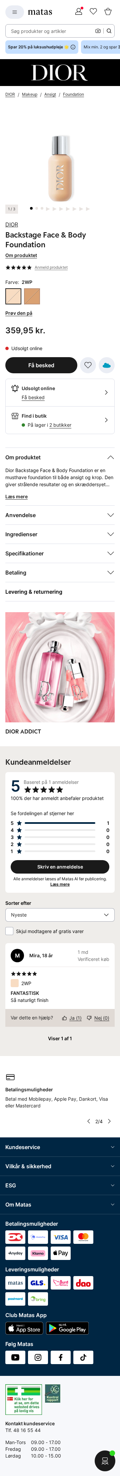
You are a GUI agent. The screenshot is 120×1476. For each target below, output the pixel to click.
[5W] (32, 296)
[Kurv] (108, 12)
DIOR (11, 224)
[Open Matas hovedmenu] (14, 12)
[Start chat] (105, 1460)
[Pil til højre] (109, 1121)
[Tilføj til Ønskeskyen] (107, 365)
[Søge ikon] (109, 31)
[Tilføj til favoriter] (88, 365)
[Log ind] (78, 12)
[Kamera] (98, 31)
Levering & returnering (33, 591)
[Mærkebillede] (60, 72)
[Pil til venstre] (88, 1121)
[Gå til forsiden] (40, 12)
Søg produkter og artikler (38, 31)
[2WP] (13, 296)
